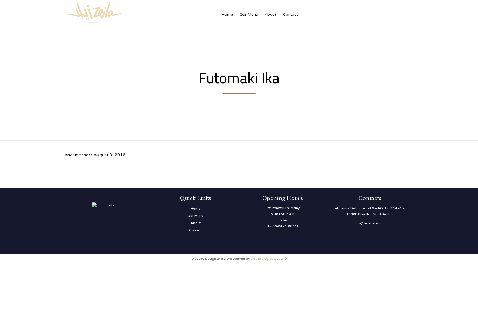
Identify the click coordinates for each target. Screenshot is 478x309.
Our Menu (249, 14)
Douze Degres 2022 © (269, 259)
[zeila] (120, 12)
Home (227, 14)
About (270, 14)
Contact (290, 14)
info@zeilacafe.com (370, 223)
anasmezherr (78, 155)
